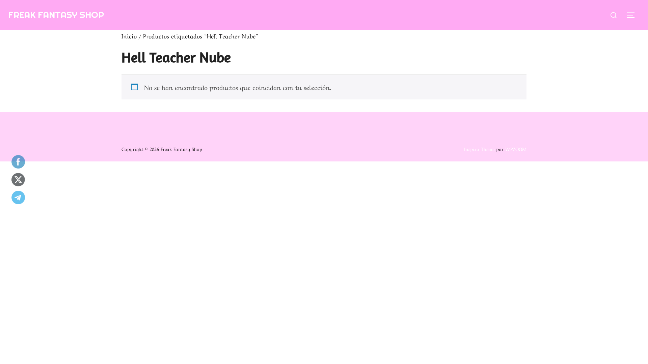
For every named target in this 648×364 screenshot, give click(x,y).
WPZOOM (515, 148)
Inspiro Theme (479, 148)
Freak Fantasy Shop (56, 14)
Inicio (129, 35)
